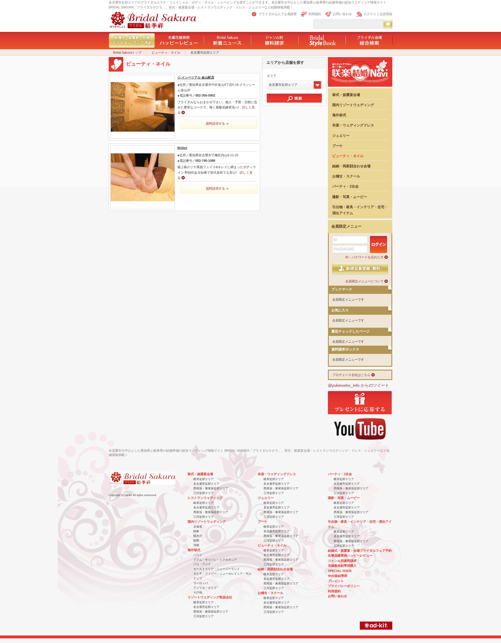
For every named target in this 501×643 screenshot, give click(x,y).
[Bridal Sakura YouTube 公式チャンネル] (360, 441)
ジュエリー (341, 135)
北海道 (197, 526)
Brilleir (182, 148)
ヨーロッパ (200, 583)
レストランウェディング (205, 497)
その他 (197, 592)
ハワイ (197, 555)
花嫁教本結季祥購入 (342, 565)
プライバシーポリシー (344, 586)
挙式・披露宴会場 (346, 95)
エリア (271, 75)
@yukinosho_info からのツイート (358, 385)
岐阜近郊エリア (203, 479)
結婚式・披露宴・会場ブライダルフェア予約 (360, 550)
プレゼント (336, 581)
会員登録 (386, 14)
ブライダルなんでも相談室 (278, 14)
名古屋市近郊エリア (206, 483)
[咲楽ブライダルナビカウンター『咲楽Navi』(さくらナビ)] (360, 86)
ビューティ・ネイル (166, 52)
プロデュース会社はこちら (351, 375)
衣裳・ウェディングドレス (353, 125)
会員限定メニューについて (364, 281)
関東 (196, 531)
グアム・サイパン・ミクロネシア (215, 559)
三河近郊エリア (203, 493)
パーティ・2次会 (345, 186)
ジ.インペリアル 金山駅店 (195, 77)
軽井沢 (197, 535)
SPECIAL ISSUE (340, 571)
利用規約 (314, 14)
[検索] (294, 98)
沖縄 (196, 545)
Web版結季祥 (337, 575)
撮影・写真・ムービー (349, 197)
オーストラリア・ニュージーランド (216, 569)
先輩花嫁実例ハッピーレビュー (350, 555)
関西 (196, 540)
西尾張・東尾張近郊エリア (210, 488)
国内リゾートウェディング (353, 105)
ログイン (370, 14)
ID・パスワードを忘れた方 (364, 257)
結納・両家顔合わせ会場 (351, 166)
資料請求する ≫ (217, 123)
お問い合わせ (342, 14)
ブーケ (337, 146)
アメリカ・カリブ (205, 587)
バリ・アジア (202, 564)
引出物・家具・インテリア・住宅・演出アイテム (360, 210)
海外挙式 (339, 115)
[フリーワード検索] (387, 23)
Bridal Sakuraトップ (127, 52)
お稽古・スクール (346, 176)
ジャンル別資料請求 (342, 560)
